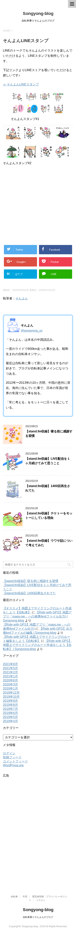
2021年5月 (10, 668)
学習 (25, 896)
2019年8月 (10, 704)
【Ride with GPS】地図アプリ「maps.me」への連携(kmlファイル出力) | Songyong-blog (37, 616)
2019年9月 (10, 700)
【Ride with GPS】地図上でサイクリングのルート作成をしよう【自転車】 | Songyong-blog (37, 645)
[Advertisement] (38, 206)
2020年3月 (10, 684)
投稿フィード (12, 757)
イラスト (40, 900)
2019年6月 (10, 713)
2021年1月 (10, 676)
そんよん (21, 298)
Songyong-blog (38, 13)
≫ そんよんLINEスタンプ (21, 84)
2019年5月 (10, 717)
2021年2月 (10, 672)
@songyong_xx (31, 330)
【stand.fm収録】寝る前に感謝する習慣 (30, 581)
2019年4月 (10, 721)
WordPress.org (13, 765)
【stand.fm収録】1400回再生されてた (29, 593)
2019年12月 (11, 692)
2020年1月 (10, 688)
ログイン (9, 753)
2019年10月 (11, 696)
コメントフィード (15, 761)
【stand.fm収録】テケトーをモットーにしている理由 (48, 515)
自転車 (14, 896)
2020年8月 (10, 680)
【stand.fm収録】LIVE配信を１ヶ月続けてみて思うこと (47, 461)
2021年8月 (10, 664)
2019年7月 (10, 709)
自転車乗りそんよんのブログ (38, 917)
